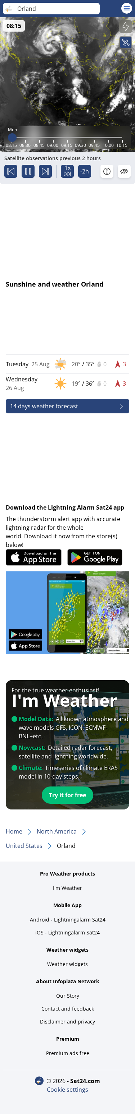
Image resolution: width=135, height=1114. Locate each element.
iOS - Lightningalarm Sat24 (67, 932)
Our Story (67, 995)
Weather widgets (67, 964)
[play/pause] (28, 171)
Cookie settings (67, 1090)
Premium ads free (67, 1053)
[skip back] (10, 171)
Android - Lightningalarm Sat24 (67, 919)
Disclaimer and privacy (67, 1021)
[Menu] (126, 8)
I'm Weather (67, 888)
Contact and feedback (67, 1008)
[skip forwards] (45, 171)
